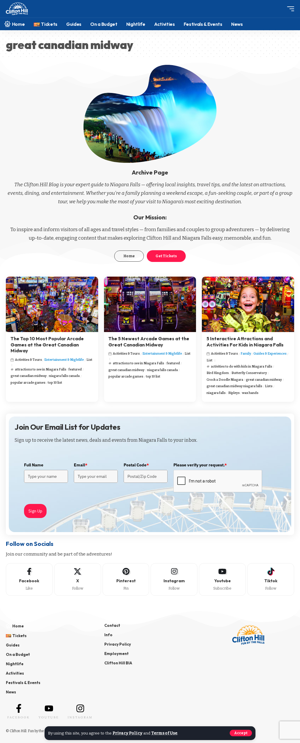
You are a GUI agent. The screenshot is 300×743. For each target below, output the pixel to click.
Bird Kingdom (218, 373)
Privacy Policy (127, 733)
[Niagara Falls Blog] (17, 9)
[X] (77, 579)
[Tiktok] (270, 579)
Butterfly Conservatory (249, 373)
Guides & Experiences (270, 354)
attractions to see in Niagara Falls (40, 369)
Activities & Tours (28, 360)
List (89, 360)
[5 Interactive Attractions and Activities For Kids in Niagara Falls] (248, 304)
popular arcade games (28, 383)
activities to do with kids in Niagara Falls (241, 366)
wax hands (250, 393)
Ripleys (234, 393)
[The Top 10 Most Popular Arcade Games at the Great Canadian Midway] (52, 304)
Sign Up (35, 511)
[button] (241, 733)
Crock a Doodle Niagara (225, 380)
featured (75, 369)
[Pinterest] (126, 579)
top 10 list (55, 383)
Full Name (33, 465)
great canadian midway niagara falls (234, 386)
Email (80, 465)
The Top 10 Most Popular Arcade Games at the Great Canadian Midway (47, 345)
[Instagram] (174, 579)
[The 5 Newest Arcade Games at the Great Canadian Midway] (150, 304)
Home (129, 256)
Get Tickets (166, 256)
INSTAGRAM (80, 717)
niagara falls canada (64, 376)
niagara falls (216, 393)
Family (246, 354)
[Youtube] (222, 579)
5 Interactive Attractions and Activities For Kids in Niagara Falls (245, 342)
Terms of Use (164, 733)
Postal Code (136, 465)
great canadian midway (29, 376)
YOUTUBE (49, 717)
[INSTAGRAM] (80, 708)
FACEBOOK (18, 717)
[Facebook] (29, 579)
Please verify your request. (200, 465)
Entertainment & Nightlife (64, 360)
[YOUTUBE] (49, 708)
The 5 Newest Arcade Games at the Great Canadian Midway (148, 342)
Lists (268, 386)
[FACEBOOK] (18, 708)
